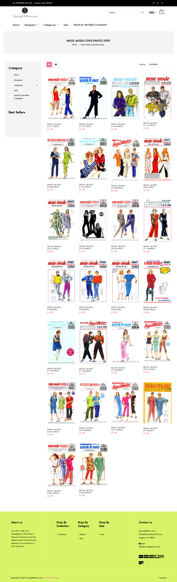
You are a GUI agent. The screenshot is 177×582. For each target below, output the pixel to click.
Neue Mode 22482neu (54, 186)
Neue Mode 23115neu (54, 125)
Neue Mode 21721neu (86, 125)
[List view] (55, 64)
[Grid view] (49, 64)
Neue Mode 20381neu (118, 247)
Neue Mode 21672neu (86, 186)
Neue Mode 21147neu (150, 124)
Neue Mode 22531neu (150, 368)
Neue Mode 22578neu (86, 247)
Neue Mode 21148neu (150, 247)
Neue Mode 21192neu (86, 370)
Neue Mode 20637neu (54, 247)
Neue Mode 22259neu (86, 491)
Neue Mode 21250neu (118, 125)
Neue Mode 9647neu (118, 308)
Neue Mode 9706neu (86, 308)
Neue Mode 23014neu (54, 492)
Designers (31, 25)
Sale (66, 25)
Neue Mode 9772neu (150, 429)
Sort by (142, 64)
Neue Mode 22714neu (118, 429)
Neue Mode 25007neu (150, 308)
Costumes (62, 534)
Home (16, 25)
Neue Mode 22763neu (54, 430)
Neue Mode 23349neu (118, 369)
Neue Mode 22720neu (86, 429)
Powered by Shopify (51, 578)
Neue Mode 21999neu (118, 187)
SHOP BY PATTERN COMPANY (90, 25)
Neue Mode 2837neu (150, 186)
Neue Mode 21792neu (54, 369)
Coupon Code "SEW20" (42, 3)
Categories (50, 25)
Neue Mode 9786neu (54, 308)
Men (81, 538)
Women (82, 534)
